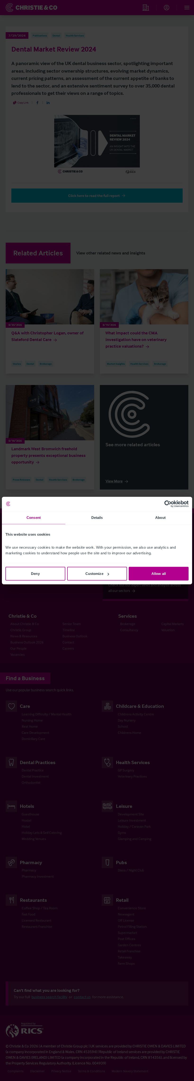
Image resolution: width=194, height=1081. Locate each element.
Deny (35, 574)
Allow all (158, 574)
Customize (94, 574)
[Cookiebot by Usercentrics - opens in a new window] (168, 503)
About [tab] (160, 517)
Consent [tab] (33, 517)
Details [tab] (97, 517)
